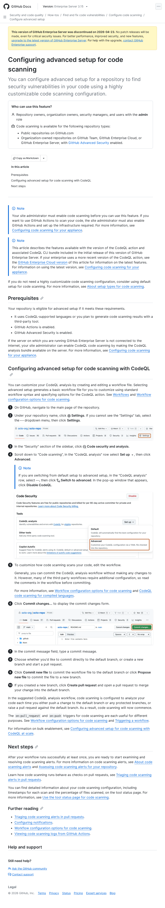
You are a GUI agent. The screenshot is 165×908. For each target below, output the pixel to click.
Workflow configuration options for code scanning (93, 591)
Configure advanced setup (27, 19)
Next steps (20, 747)
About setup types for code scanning (115, 286)
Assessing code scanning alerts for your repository (78, 767)
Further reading (23, 808)
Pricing (78, 893)
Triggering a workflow (131, 720)
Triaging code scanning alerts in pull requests (49, 817)
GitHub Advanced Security (88, 143)
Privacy (54, 893)
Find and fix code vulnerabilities (84, 15)
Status (66, 893)
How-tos (53, 15)
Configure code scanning (125, 15)
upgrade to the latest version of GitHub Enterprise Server (48, 40)
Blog (113, 893)
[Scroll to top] (156, 899)
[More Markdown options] (43, 158)
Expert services (96, 893)
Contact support (23, 874)
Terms (42, 893)
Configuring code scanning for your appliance (47, 230)
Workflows (121, 395)
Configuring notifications (33, 822)
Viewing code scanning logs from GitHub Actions (52, 834)
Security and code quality (26, 15)
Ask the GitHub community (29, 868)
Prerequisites (23, 298)
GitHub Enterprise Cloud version (42, 262)
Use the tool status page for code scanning (75, 797)
